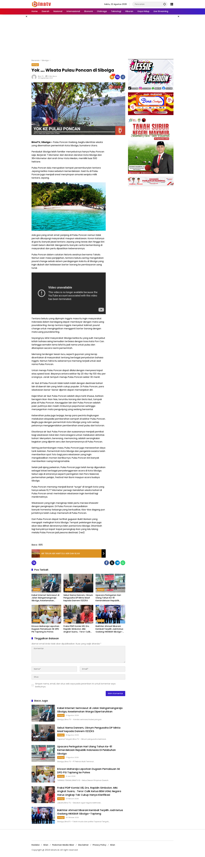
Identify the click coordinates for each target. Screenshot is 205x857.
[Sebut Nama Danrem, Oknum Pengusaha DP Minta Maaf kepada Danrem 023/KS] (78, 583)
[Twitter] (112, 562)
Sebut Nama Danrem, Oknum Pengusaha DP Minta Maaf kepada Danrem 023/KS (78, 598)
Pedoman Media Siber (63, 844)
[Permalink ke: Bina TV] (35, 77)
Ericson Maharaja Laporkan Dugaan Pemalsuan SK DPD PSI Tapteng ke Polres (45, 629)
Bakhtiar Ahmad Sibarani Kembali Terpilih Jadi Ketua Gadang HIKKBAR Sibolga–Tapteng (109, 629)
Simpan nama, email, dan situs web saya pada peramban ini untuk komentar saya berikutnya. (75, 685)
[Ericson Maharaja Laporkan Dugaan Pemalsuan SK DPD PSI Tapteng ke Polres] (46, 614)
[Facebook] (106, 562)
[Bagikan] (122, 77)
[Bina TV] (42, 4)
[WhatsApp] (122, 562)
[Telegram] (117, 562)
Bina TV (41, 76)
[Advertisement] (102, 36)
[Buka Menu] (171, 4)
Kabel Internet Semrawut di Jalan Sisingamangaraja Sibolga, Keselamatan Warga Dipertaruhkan (45, 598)
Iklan (45, 844)
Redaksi (35, 844)
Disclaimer (83, 844)
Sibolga (35, 65)
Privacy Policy (99, 844)
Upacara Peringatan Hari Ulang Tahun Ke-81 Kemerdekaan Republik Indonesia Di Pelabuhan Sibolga (108, 598)
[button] (164, 4)
